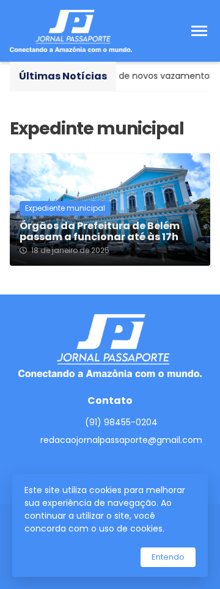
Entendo (168, 557)
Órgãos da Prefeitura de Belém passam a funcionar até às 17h (100, 232)
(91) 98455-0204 (121, 422)
